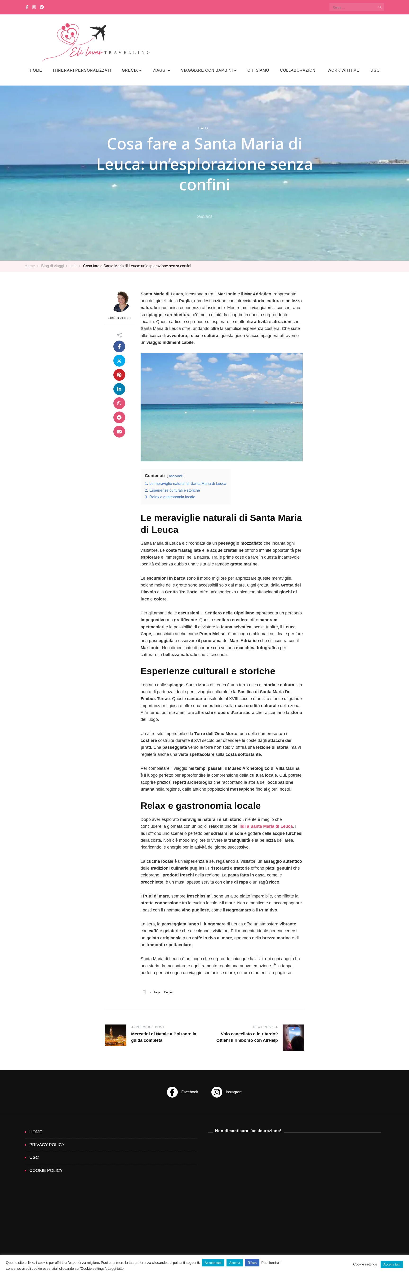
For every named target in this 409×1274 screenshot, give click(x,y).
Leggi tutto (116, 1268)
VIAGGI (159, 70)
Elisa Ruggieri (119, 318)
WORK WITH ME (344, 70)
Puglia (168, 992)
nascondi (175, 476)
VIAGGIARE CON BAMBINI (207, 70)
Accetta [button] (234, 1263)
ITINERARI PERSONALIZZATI (82, 70)
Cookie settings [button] (365, 1264)
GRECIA (130, 70)
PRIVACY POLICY (47, 1144)
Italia (203, 128)
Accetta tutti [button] (213, 1263)
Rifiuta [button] (252, 1263)
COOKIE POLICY (46, 1170)
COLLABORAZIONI (298, 70)
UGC (375, 70)
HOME (36, 70)
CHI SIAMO (258, 70)
